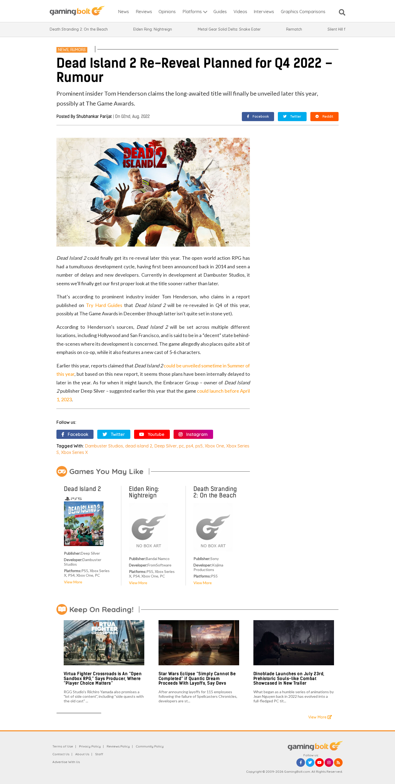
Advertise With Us (66, 762)
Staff (99, 754)
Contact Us (60, 754)
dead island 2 (138, 446)
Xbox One (214, 446)
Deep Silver (165, 446)
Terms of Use (62, 746)
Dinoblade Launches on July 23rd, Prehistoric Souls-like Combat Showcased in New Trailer (288, 678)
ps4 (189, 446)
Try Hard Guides (104, 305)
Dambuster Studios (104, 446)
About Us (82, 754)
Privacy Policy (90, 746)
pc (181, 446)
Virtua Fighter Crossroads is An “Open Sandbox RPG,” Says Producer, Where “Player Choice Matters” (103, 678)
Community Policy (150, 746)
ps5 (199, 446)
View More (73, 582)
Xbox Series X (74, 452)
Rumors (78, 49)
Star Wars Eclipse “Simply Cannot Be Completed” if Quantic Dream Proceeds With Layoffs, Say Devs (197, 678)
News (63, 49)
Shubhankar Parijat (94, 116)
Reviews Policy (118, 746)
